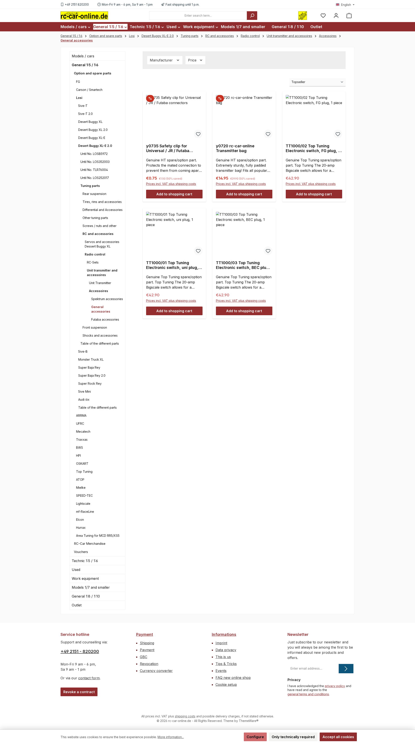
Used (76, 569)
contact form (89, 678)
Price (193, 60)
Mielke (81, 487)
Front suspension (95, 327)
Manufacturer (162, 60)
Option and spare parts (92, 73)
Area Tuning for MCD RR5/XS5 (98, 535)
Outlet (76, 605)
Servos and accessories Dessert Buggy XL (102, 244)
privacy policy (335, 686)
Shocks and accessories (100, 335)
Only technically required (293, 737)
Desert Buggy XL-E (91, 138)
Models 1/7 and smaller (91, 587)
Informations (224, 634)
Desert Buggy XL (90, 122)
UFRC (80, 423)
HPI (78, 455)
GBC (143, 657)
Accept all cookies (338, 737)
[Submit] (346, 668)
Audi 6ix (83, 399)
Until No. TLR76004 (94, 170)
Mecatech (83, 431)
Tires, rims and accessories (102, 202)
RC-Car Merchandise (89, 544)
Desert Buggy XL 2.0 (93, 130)
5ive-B (83, 351)
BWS (79, 447)
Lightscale (83, 503)
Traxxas (82, 439)
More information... (171, 737)
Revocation (149, 664)
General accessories (100, 309)
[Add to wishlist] (198, 134)
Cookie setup (226, 684)
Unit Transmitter (100, 283)
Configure (255, 737)
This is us (223, 657)
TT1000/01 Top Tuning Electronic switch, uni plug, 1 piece (173, 265)
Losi (79, 98)
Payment (144, 634)
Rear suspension (94, 194)
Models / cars (83, 56)
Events (221, 670)
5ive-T (83, 106)
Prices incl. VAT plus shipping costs (171, 184)
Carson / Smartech (89, 90)
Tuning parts (90, 186)
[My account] (336, 15)
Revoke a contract (79, 692)
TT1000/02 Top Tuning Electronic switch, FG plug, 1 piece (313, 148)
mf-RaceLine (85, 511)
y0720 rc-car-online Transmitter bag (235, 148)
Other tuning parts (95, 218)
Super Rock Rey (90, 383)
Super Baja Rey (89, 367)
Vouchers (81, 552)
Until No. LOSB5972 (94, 154)
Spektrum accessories (107, 299)
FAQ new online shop (233, 677)
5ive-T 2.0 (85, 114)
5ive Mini (84, 391)
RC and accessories (98, 234)
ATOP (80, 479)
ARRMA (81, 415)
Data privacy (225, 650)
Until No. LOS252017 (94, 178)
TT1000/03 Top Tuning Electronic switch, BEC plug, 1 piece (243, 265)
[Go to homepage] (84, 15)
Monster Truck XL (91, 359)
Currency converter (156, 670)
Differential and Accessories (103, 210)
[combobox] (198, 15)
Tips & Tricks (226, 664)
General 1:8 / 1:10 (86, 596)
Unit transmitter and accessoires (102, 272)
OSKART (82, 463)
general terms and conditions (308, 694)
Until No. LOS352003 (95, 162)
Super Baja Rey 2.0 (91, 375)
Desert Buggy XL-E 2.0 (95, 146)
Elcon (80, 519)
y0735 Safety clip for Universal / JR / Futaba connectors (167, 148)
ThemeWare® (249, 721)
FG (78, 82)
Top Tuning (84, 471)
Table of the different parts (99, 343)
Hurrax (81, 527)
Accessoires (98, 291)
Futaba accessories (105, 319)
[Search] (252, 15)
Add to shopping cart (174, 194)
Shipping (147, 643)
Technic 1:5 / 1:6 (85, 561)
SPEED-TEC (84, 495)
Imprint (221, 643)
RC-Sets (93, 262)
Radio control (95, 254)
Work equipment (85, 578)
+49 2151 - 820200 (80, 651)
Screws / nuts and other (100, 226)
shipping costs (185, 716)
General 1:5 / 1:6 (85, 65)
